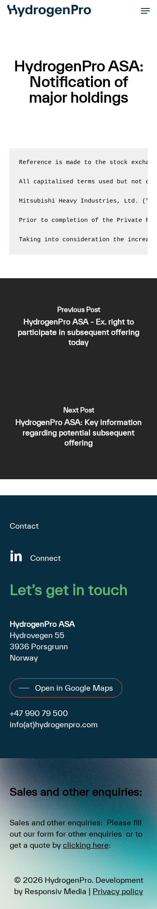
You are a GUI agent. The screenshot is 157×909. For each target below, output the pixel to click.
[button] (145, 11)
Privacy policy (118, 891)
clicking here (86, 845)
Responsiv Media (56, 891)
